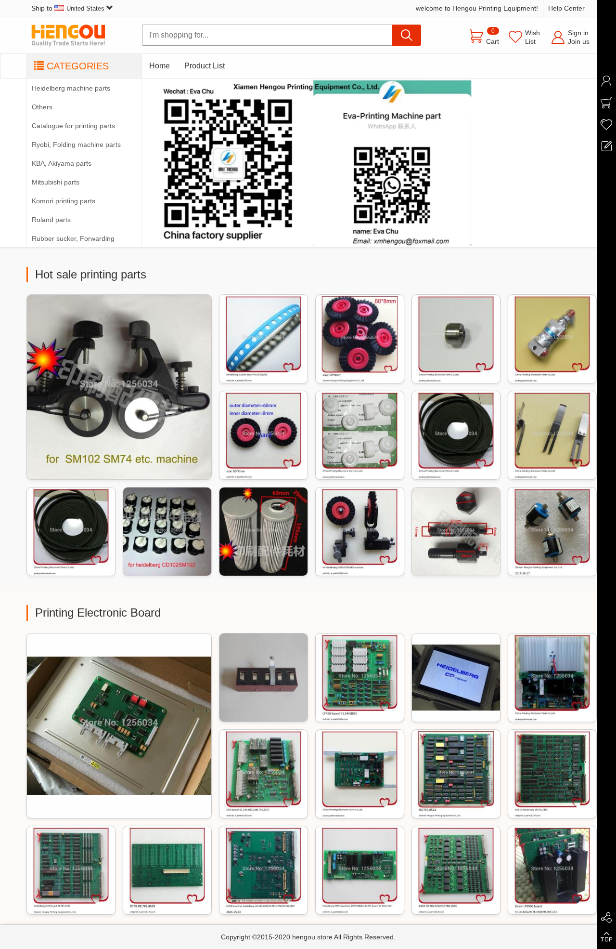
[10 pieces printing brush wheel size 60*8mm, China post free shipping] (359, 338)
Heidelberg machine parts (71, 88)
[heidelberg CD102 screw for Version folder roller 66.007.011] (455, 531)
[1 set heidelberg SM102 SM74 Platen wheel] (119, 387)
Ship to (67, 8)
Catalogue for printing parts (73, 126)
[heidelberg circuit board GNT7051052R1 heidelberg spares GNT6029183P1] (263, 677)
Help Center (566, 8)
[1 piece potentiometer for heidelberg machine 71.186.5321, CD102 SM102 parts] (552, 531)
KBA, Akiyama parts (61, 163)
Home (159, 66)
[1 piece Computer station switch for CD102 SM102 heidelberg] (167, 531)
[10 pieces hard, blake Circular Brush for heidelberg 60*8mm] (263, 435)
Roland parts (51, 220)
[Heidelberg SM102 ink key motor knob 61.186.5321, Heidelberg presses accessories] (359, 435)
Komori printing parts (63, 201)
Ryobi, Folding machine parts (76, 144)
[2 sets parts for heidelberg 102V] (359, 531)
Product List (204, 66)
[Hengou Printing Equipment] (74, 35)
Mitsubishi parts (55, 182)
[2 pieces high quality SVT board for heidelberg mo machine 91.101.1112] (359, 870)
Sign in (578, 33)
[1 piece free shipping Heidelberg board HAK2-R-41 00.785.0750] (455, 773)
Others (42, 107)
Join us (579, 41)
